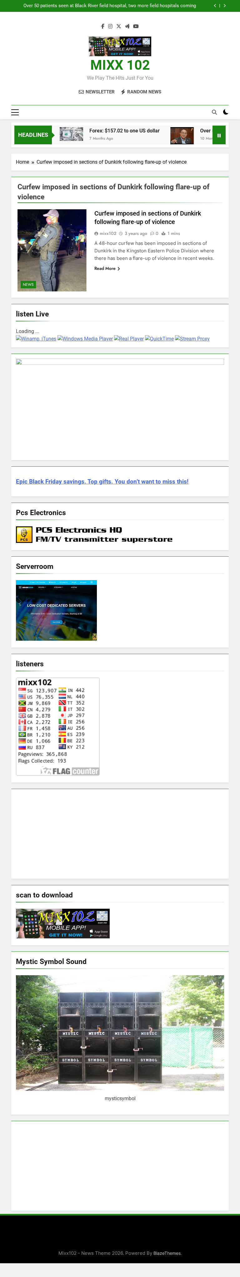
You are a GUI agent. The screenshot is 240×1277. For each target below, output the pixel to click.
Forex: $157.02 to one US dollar (111, 131)
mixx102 (108, 233)
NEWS (28, 284)
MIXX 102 (120, 65)
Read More (105, 268)
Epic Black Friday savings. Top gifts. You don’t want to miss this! (102, 481)
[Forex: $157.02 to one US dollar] (57, 134)
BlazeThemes (167, 1253)
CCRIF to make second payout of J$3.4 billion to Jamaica (135, 5)
